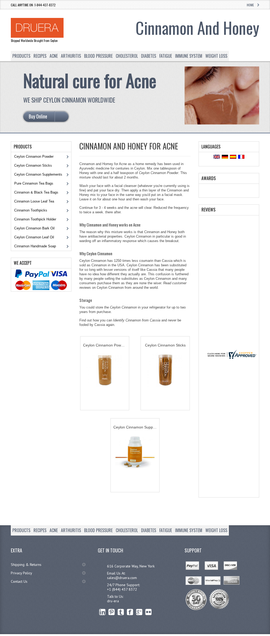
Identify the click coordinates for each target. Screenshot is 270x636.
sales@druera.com (122, 577)
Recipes (39, 56)
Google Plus (139, 612)
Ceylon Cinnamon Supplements (38, 174)
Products (21, 56)
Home (250, 5)
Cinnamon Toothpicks (30, 210)
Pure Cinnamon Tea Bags (33, 183)
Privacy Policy (21, 573)
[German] (225, 157)
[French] (241, 157)
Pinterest (111, 612)
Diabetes (148, 56)
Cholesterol (127, 56)
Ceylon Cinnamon (123, 307)
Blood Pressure (98, 56)
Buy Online (105, 399)
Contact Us (19, 581)
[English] (217, 157)
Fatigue (165, 56)
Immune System (188, 56)
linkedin (102, 612)
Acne (54, 56)
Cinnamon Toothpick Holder (35, 219)
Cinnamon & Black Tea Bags (36, 192)
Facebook (130, 612)
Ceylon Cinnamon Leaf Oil (34, 237)
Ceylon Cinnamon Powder (158, 173)
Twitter (121, 612)
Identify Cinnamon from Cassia (136, 320)
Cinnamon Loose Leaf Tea (34, 201)
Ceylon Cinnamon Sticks (33, 165)
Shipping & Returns (26, 564)
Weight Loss (216, 56)
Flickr (148, 612)
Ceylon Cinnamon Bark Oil (34, 228)
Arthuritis (71, 56)
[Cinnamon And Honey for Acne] (222, 123)
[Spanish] (233, 157)
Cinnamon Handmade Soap (35, 246)
